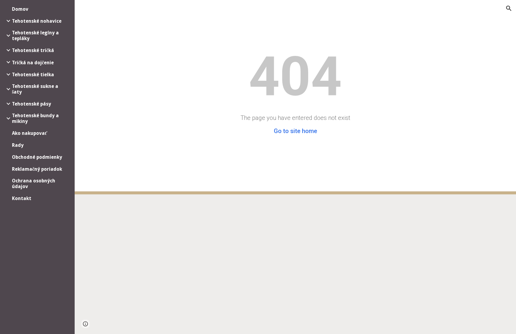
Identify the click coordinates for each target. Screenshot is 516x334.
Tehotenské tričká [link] (33, 50)
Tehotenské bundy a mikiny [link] (35, 118)
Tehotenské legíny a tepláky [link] (35, 35)
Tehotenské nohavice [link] (37, 21)
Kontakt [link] (21, 198)
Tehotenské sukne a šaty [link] (35, 89)
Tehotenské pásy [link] (31, 104)
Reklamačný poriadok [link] (37, 169)
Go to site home (295, 131)
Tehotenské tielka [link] (33, 74)
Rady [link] (18, 145)
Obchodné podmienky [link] (37, 157)
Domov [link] (20, 9)
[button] (509, 8)
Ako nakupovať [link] (29, 133)
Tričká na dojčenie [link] (33, 62)
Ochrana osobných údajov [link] (33, 183)
